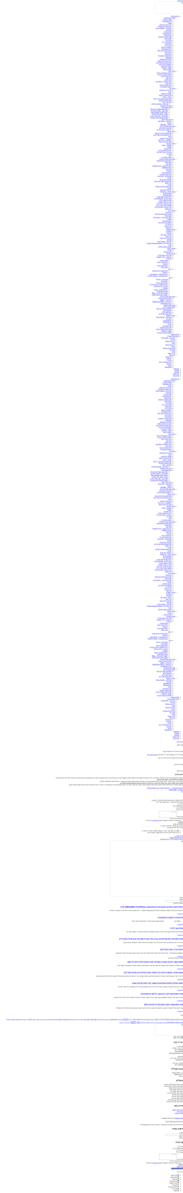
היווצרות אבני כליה (152, 755)
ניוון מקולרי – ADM (166, 300)
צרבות (151, 1022)
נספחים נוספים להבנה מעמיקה (159, 117)
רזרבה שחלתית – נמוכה (161, 290)
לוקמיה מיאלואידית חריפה (164, 73)
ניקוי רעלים (168, 183)
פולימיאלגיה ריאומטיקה (165, 56)
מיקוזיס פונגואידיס (166, 49)
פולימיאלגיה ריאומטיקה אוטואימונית (170, 917)
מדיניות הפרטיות (157, 820)
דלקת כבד (169, 169)
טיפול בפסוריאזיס (167, 107)
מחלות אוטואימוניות (169, 18)
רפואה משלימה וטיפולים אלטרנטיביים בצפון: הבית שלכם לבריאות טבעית (157, 983)
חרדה (130, 1019)
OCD (170, 136)
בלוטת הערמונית (174, 1019)
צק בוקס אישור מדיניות (176, 818)
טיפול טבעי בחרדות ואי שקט (163, 133)
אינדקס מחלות (175, 16)
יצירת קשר (176, 376)
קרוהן (138, 1022)
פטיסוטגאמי (168, 367)
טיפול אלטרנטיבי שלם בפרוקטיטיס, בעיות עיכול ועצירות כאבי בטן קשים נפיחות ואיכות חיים (151, 939)
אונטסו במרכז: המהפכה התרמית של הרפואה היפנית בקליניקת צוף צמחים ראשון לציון (153, 972)
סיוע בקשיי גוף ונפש (166, 138)
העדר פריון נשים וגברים (165, 255)
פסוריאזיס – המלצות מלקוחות (159, 111)
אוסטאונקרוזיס (167, 193)
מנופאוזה (165, 288)
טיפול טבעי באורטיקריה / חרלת (162, 99)
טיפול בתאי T (168, 31)
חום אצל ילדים (167, 310)
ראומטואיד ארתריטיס (165, 64)
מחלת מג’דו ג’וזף (167, 42)
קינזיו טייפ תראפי (170, 345)
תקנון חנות (180, 1111)
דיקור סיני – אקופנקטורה (168, 338)
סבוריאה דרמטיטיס (166, 105)
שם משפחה (179, 806)
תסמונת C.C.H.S (166, 157)
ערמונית (18, 1019)
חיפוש (181, 897)
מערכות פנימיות (170, 253)
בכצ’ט (170, 23)
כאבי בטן (93, 1019)
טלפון (181, 808)
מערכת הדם (171, 210)
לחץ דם (79, 1019)
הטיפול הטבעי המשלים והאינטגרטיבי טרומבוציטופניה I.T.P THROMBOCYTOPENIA (151, 907)
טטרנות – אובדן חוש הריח (164, 152)
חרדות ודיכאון (171, 131)
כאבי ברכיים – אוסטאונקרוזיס (163, 198)
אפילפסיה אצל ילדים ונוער (164, 308)
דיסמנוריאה (164, 281)
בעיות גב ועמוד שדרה (165, 200)
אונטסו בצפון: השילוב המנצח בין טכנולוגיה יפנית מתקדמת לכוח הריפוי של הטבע (155, 962)
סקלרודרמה (168, 52)
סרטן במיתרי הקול (166, 76)
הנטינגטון (169, 233)
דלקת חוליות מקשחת (165, 25)
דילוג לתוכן (180, 1166)
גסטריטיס (169, 164)
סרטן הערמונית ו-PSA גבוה (164, 81)
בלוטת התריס (164, 1019)
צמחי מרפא (155, 1022)
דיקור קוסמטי (171, 353)
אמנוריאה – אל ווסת (162, 279)
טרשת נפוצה (168, 35)
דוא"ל (181, 810)
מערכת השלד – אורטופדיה (167, 191)
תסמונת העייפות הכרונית (164, 333)
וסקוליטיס (169, 30)
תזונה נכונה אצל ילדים (165, 314)
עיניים (21, 1019)
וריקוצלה (165, 272)
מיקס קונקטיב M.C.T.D (165, 50)
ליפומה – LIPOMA (166, 124)
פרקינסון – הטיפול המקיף (164, 241)
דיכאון (157, 1019)
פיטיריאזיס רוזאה (167, 119)
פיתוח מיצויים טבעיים (169, 348)
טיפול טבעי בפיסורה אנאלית (163, 186)
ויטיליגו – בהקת (167, 97)
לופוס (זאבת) (168, 38)
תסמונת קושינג (167, 69)
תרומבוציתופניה (167, 33)
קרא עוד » (180, 914)
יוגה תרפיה (172, 355)
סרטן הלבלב (168, 80)
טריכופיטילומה (167, 322)
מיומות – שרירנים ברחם (161, 286)
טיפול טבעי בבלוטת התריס (167, 126)
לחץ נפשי (74, 1019)
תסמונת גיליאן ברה (166, 66)
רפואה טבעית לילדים (169, 307)
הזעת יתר (169, 319)
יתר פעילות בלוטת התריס (164, 130)
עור (27, 1019)
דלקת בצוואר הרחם (162, 283)
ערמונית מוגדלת (10, 1019)
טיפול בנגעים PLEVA (165, 100)
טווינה (173, 351)
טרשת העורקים (167, 221)
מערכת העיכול (54, 1019)
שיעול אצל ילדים (167, 312)
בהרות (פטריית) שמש (165, 95)
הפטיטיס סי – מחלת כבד (164, 176)
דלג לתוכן (180, 1)
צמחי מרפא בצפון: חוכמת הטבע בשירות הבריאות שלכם (163, 1004)
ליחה (170, 155)
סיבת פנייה (179, 817)
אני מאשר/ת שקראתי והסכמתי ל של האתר (163, 820)
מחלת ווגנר (168, 40)
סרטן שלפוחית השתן (166, 85)
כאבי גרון (169, 154)
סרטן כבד (169, 78)
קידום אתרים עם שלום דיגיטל (174, 1121)
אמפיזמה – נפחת (167, 145)
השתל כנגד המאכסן (166, 59)
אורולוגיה (169, 259)
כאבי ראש (83, 1019)
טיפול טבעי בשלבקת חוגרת (164, 329)
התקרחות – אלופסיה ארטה (164, 28)
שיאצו (173, 343)
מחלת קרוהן (168, 45)
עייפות (24, 1019)
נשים (170, 277)
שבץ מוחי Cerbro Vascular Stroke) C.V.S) (159, 243)
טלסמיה (169, 219)
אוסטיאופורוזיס (167, 195)
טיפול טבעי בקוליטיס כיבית (164, 62)
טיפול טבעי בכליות (162, 265)
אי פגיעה (169, 363)
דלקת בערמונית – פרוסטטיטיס (159, 274)
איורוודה (173, 339)
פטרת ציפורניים (167, 326)
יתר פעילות (101, 1019)
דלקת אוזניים (168, 148)
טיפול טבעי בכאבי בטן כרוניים (163, 181)
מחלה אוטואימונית (67, 1019)
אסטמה (169, 147)
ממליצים (176, 372)
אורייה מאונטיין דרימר (165, 362)
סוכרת (170, 324)
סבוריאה (49, 1019)
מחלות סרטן (171, 71)
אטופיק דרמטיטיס (166, 93)
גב (159, 1019)
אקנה (170, 92)
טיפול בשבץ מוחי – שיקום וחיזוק (162, 217)
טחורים (169, 178)
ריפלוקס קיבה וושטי (166, 190)
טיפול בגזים (168, 162)
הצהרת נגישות (179, 1113)
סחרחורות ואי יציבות (166, 238)
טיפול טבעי (113, 1019)
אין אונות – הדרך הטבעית (164, 257)
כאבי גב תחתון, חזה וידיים (164, 204)
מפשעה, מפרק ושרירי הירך (164, 205)
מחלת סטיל (168, 44)
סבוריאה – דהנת (167, 102)
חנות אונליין (176, 374)
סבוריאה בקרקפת (42, 1019)
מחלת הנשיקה (167, 252)
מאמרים (176, 370)
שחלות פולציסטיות (162, 291)
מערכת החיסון (171, 248)
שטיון (170, 245)
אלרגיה (169, 250)
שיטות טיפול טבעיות (173, 336)
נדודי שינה (169, 236)
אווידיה (169, 360)
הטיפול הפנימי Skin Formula (159, 112)
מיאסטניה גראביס (166, 47)
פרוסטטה (161, 1022)
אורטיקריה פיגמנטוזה (165, 90)
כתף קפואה (168, 209)
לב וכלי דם (168, 224)
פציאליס (169, 240)
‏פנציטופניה (168, 57)
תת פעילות (121, 1022)
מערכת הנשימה (170, 143)
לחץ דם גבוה (168, 226)
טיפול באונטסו (175, 334)
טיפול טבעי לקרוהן (176, 928)
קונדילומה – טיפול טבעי (165, 121)
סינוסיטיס (34, 1019)
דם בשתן (165, 264)
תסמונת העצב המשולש (165, 247)
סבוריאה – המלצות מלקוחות (159, 104)
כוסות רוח (172, 350)
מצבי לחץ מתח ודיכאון (165, 142)
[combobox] (174, 1135)
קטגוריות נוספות (170, 315)
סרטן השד (169, 83)
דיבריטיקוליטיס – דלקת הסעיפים (162, 166)
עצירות (169, 185)
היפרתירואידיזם (146, 1019)
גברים (170, 269)
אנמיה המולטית (167, 19)
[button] (177, 1168)
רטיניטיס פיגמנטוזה (166, 303)
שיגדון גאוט (164, 267)
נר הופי (173, 346)
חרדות (125, 1019)
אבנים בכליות (164, 260)
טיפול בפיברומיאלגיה (169, 305)
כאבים (88, 1019)
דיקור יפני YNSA (170, 341)
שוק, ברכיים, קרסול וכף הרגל (163, 207)
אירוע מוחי (168, 212)
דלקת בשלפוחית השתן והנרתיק (159, 284)
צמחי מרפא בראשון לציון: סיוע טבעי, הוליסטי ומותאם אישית (161, 994)
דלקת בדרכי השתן (162, 262)
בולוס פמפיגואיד (167, 21)
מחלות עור (172, 88)
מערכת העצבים (170, 229)
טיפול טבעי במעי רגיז (165, 174)
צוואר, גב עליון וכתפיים (165, 202)
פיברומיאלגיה (178, 1022)
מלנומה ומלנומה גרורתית (165, 74)
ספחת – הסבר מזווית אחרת (160, 114)
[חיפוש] (181, 1137)
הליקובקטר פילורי (166, 173)
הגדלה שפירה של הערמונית (160, 271)
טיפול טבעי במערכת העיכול (167, 159)
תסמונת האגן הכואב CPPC (160, 295)
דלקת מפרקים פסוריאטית (164, 197)
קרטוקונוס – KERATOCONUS (162, 302)
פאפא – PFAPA (167, 68)
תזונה (133, 1022)
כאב (98, 1019)
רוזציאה (169, 123)
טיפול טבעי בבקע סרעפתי (164, 161)
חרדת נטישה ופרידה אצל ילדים (163, 135)
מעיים (60, 1019)
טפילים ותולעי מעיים (166, 179)
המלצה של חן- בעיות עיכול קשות (171, 949)
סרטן (30, 1019)
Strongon (176, 369)
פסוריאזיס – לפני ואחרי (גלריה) (159, 116)
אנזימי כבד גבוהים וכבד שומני (163, 214)
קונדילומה (143, 1022)
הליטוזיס (169, 171)
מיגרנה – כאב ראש (166, 234)
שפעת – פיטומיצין (166, 331)
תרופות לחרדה (127, 1022)
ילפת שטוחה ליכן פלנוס (165, 37)
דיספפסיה (152, 1019)
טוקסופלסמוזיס (167, 320)
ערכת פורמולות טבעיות (176, 837)
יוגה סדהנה (168, 357)
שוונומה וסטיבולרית (166, 87)
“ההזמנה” (169, 358)
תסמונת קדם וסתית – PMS (160, 293)
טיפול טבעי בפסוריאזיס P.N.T (159, 109)
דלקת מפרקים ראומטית (165, 26)
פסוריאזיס (170, 1022)
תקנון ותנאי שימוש (177, 1110)
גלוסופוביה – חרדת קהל (165, 140)
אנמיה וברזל (168, 216)
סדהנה (170, 365)
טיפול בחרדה (120, 1019)
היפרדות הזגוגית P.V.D (165, 298)
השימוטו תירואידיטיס (165, 128)
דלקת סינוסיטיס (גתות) (165, 150)
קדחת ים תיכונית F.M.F (165, 61)
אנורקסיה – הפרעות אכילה (164, 317)
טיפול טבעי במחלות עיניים (167, 296)
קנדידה (169, 188)
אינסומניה (169, 231)
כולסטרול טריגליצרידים (165, 222)
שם (182, 804)
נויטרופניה (169, 228)
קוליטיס (148, 1022)
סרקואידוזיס (168, 54)
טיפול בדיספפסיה (167, 167)
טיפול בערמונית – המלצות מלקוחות (157, 276)
